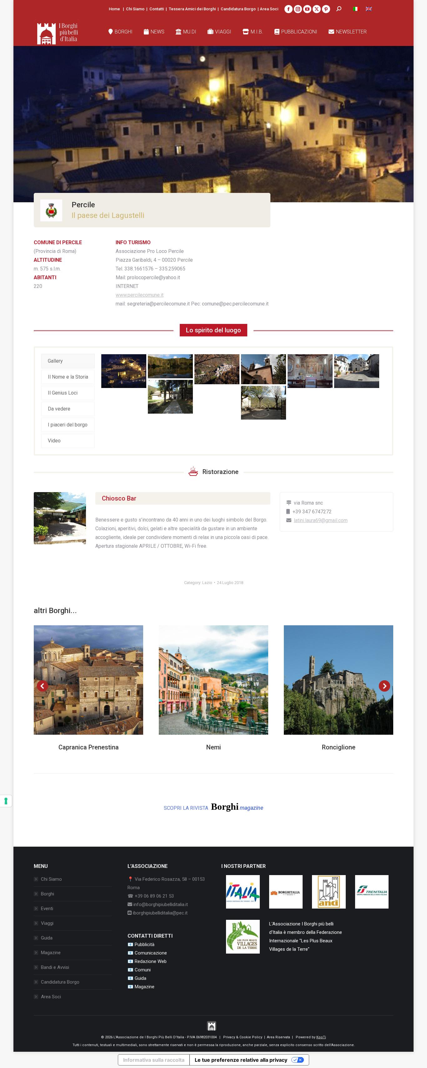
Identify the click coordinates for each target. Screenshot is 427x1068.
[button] (42, 686)
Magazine (51, 952)
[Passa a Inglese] (369, 9)
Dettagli (97, 680)
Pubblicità (144, 944)
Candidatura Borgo (238, 9)
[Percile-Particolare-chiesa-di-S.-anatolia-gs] (310, 371)
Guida (47, 938)
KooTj (321, 1037)
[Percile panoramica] (216, 369)
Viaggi (47, 923)
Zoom (80, 680)
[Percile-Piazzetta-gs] (263, 403)
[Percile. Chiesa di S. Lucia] (263, 369)
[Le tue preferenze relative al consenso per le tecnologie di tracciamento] (6, 801)
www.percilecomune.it (139, 295)
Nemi (213, 747)
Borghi (47, 894)
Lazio (207, 582)
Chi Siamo (135, 9)
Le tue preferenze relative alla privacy (241, 1060)
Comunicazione (151, 953)
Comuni (143, 970)
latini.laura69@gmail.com (321, 520)
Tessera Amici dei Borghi (192, 9)
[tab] (68, 361)
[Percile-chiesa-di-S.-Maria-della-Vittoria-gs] (170, 397)
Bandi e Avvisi (55, 967)
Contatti (156, 9)
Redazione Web (151, 961)
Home (114, 9)
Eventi (47, 908)
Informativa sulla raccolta (153, 1060)
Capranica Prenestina (88, 747)
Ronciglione (338, 747)
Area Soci (269, 9)
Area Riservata (278, 1037)
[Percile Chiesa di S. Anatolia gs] (356, 371)
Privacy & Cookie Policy (242, 1037)
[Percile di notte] (123, 371)
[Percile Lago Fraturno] (170, 366)
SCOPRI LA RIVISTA (213, 806)
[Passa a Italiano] (356, 9)
